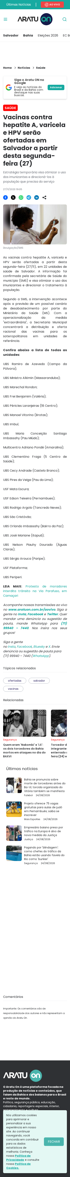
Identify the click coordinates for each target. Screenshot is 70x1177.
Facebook (24, 646)
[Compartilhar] (44, 197)
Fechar (54, 1141)
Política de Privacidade (18, 1158)
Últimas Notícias (18, 4)
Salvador (10, 35)
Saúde (41, 68)
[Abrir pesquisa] (64, 19)
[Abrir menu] (5, 19)
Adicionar (56, 87)
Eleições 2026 (48, 35)
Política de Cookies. (18, 1166)
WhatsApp (40, 656)
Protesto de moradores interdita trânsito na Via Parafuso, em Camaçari (35, 591)
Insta (11, 646)
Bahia (28, 35)
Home (7, 68)
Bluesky (39, 646)
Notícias (24, 68)
